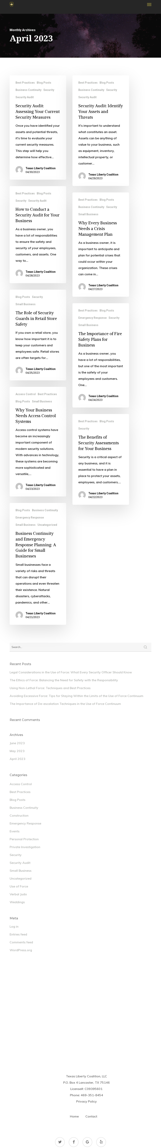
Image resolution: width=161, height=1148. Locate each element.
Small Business (88, 214)
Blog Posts (44, 82)
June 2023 (17, 743)
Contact (91, 1116)
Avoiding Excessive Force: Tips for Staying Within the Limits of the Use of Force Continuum (76, 696)
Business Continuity (28, 90)
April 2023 (17, 759)
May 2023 (17, 751)
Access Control (26, 394)
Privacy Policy (86, 1101)
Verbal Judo (18, 894)
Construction (19, 815)
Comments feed (21, 942)
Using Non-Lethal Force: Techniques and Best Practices (50, 688)
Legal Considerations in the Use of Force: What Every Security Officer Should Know (71, 672)
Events (14, 831)
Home (74, 1116)
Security (48, 90)
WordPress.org (21, 950)
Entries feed (18, 934)
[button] (149, 4)
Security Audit (25, 97)
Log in (14, 926)
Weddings (17, 902)
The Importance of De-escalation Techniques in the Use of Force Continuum (65, 704)
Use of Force (19, 886)
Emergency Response (92, 317)
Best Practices (25, 82)
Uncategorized (47, 524)
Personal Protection (24, 839)
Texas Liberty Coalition (41, 168)
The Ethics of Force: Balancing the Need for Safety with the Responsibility (64, 680)
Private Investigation (25, 847)
